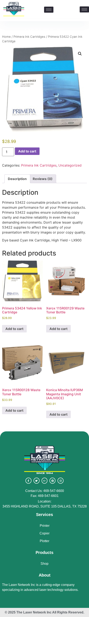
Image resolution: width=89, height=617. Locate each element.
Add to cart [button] (14, 329)
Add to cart (27, 151)
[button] (80, 53)
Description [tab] (17, 179)
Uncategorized (70, 165)
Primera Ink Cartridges (29, 37)
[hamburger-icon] (84, 9)
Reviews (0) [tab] (43, 179)
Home (6, 37)
